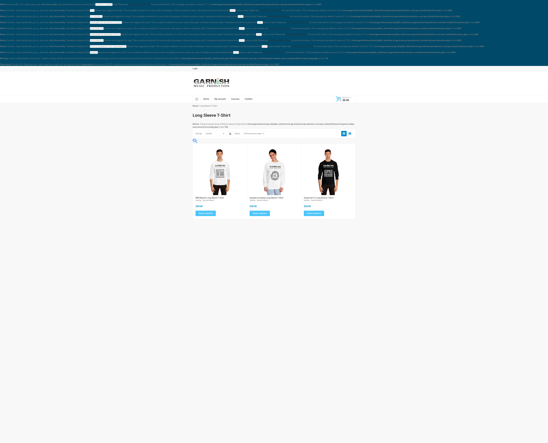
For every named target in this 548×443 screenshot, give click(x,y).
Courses (235, 99)
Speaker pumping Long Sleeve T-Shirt (266, 198)
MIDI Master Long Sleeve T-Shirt (210, 198)
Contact (248, 99)
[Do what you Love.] (211, 82)
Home (206, 99)
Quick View (219, 167)
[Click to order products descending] (230, 133)
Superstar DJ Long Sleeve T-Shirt (319, 198)
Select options (220, 173)
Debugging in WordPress (139, 4)
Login (195, 68)
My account (220, 99)
